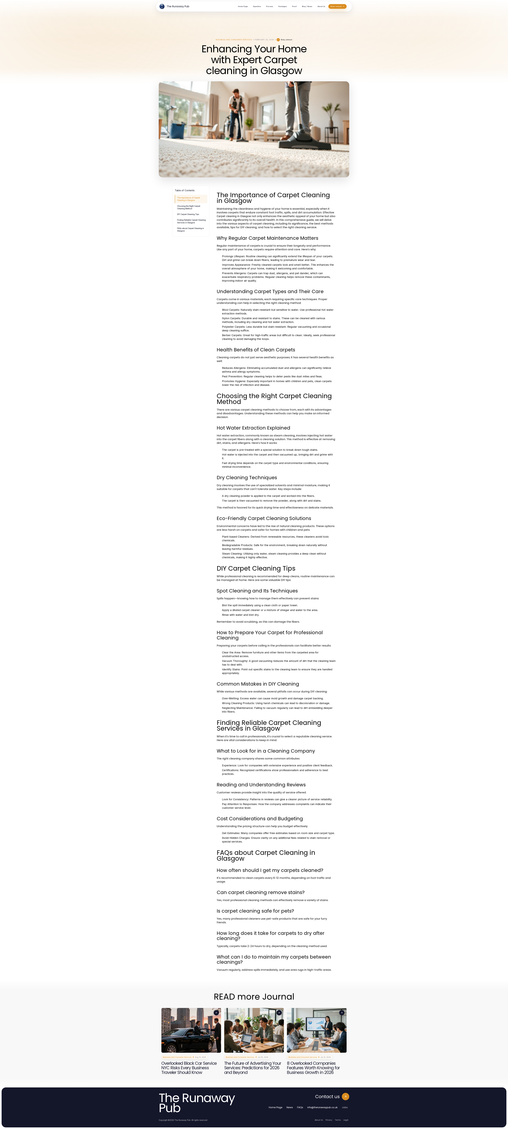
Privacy (329, 1120)
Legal (345, 1120)
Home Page (275, 1107)
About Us (319, 1120)
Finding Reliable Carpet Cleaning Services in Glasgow (191, 221)
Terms (338, 1120)
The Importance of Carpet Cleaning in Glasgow (188, 199)
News (290, 1107)
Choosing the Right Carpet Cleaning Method (188, 207)
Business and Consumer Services (234, 40)
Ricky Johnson (286, 40)
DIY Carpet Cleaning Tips (188, 214)
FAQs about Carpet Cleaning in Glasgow (190, 229)
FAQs (300, 1107)
